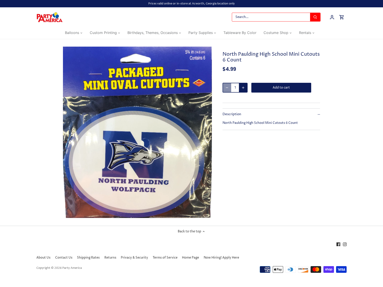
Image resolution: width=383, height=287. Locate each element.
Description (232, 114)
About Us (43, 257)
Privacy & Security (134, 257)
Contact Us (63, 257)
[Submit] (315, 17)
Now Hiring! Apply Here (221, 257)
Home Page (190, 257)
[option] (137, 132)
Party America (72, 268)
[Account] (332, 17)
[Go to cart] (341, 17)
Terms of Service (165, 257)
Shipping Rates (88, 257)
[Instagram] (345, 244)
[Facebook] (338, 244)
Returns (110, 257)
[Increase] (243, 87)
